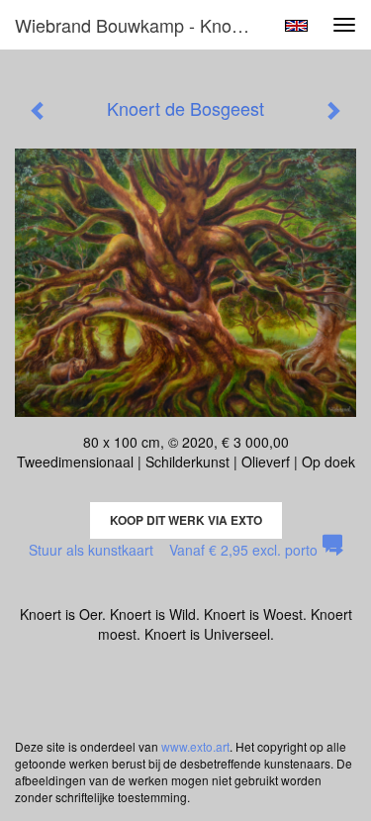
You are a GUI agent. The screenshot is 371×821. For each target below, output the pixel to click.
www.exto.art (195, 746)
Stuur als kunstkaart (173, 550)
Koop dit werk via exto (186, 520)
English (296, 26)
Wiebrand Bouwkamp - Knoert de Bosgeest (142, 25)
